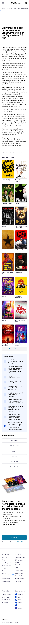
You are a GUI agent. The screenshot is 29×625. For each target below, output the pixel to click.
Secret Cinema (6, 600)
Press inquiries (6, 565)
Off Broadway (14, 446)
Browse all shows (14, 349)
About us (4, 557)
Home (3, 8)
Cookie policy (6, 581)
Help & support (6, 563)
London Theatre (6, 594)
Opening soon (19, 570)
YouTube (20, 608)
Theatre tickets (19, 578)
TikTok (19, 600)
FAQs (3, 560)
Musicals (14, 451)
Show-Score (5, 597)
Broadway (14, 440)
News (15, 8)
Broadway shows (20, 557)
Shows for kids (14, 467)
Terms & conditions (7, 571)
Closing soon (14, 461)
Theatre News (9, 8)
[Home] (15, 3)
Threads (20, 602)
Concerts (14, 456)
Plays (16, 567)
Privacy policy (6, 578)
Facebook (20, 594)
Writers (4, 568)
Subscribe (14, 537)
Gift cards (18, 581)
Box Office (5, 602)
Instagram (20, 597)
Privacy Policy (20, 541)
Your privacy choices (5, 575)
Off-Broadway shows (19, 561)
